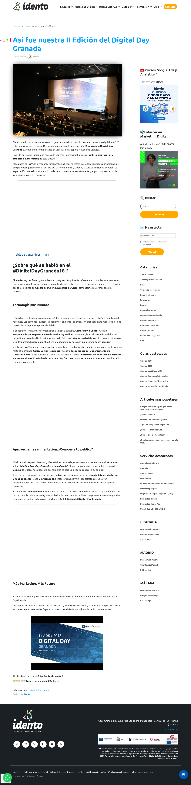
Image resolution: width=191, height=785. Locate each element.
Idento (27, 694)
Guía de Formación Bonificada (154, 386)
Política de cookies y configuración (91, 772)
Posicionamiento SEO (150, 320)
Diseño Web (145, 478)
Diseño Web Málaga (149, 590)
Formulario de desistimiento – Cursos (28, 776)
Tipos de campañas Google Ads (154, 424)
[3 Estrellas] (19, 681)
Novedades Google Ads (151, 315)
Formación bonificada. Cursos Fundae (157, 483)
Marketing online (40, 689)
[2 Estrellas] (16, 681)
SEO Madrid (145, 570)
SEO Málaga (145, 600)
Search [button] (159, 214)
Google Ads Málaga (149, 595)
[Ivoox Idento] (60, 744)
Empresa (65, 6)
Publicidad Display (148, 498)
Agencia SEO (146, 468)
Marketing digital (85, 6)
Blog (156, 6)
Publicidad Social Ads (150, 504)
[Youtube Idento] (52, 744)
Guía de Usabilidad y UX (151, 371)
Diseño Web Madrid (149, 559)
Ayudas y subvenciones (151, 279)
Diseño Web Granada (150, 529)
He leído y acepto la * (155, 243)
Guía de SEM (146, 366)
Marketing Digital (148, 488)
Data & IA (127, 6)
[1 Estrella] (14, 681)
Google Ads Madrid (149, 564)
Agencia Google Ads (149, 463)
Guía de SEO (146, 360)
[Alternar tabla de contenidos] (45, 255)
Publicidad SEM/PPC (149, 325)
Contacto (170, 6)
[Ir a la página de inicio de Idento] (30, 6)
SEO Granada (146, 539)
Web (142, 340)
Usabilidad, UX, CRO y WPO (152, 509)
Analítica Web (146, 274)
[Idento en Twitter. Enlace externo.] (34, 744)
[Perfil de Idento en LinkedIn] (43, 744)
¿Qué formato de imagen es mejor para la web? (159, 441)
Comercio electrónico (150, 289)
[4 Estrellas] (22, 681)
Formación (143, 6)
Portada (17, 26)
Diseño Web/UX (108, 6)
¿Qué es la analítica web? (151, 429)
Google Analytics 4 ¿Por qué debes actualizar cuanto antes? (156, 408)
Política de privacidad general (36, 772)
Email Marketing (148, 295)
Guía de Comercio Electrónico (154, 381)
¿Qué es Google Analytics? (152, 434)
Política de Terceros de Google (62, 772)
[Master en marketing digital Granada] (159, 186)
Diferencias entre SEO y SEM (153, 419)
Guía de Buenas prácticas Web (154, 376)
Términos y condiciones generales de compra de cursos (130, 772)
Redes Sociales (147, 330)
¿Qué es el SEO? (147, 414)
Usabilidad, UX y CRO (150, 335)
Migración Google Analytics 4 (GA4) (156, 493)
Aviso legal (17, 772)
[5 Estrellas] (24, 681)
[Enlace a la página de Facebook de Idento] (16, 744)
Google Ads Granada (149, 534)
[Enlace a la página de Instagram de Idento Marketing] (25, 744)
